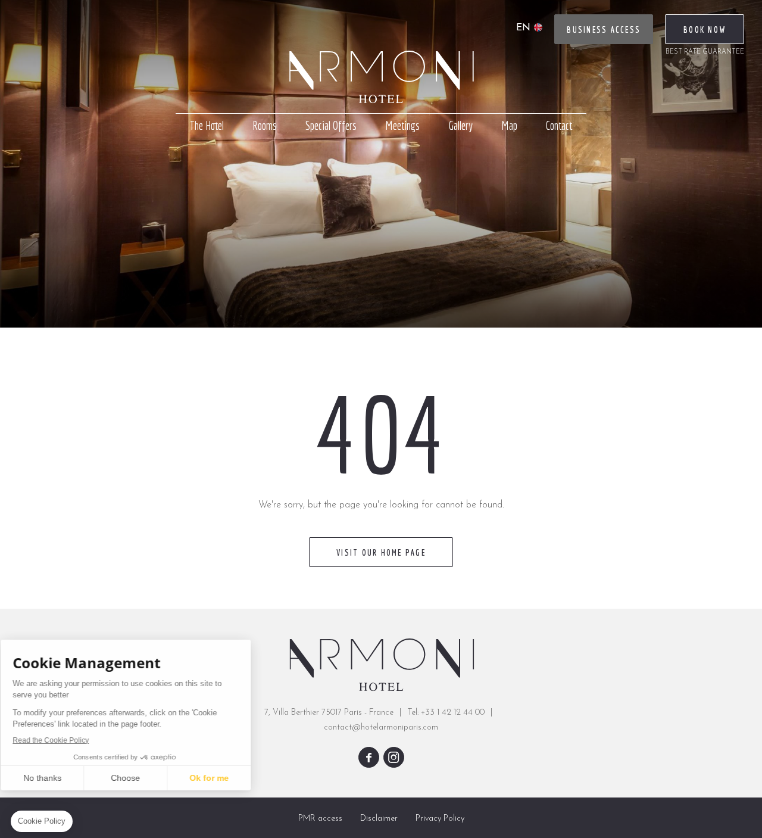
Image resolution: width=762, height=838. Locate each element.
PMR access (320, 818)
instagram (393, 757)
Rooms (264, 125)
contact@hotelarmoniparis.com (381, 727)
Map (509, 125)
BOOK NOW (704, 30)
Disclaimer (379, 818)
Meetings (402, 125)
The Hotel (207, 125)
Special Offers (331, 125)
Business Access (604, 30)
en (523, 28)
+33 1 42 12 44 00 (453, 712)
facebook (368, 757)
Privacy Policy (440, 818)
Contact (559, 125)
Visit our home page (381, 552)
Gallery (460, 125)
